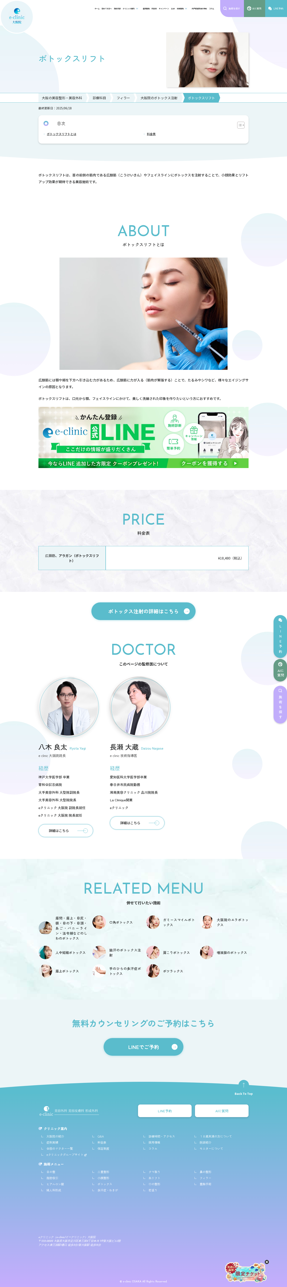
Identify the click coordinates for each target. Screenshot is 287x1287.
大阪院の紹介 (55, 1136)
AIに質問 (280, 672)
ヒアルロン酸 (55, 1184)
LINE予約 (280, 639)
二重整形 (103, 1172)
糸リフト (154, 1178)
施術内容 (117, 8)
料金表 (154, 8)
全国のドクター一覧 (59, 1148)
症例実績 (52, 1142)
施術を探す (280, 707)
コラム (211, 8)
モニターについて (211, 1148)
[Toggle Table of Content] (239, 125)
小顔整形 (103, 1178)
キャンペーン (164, 8)
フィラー (205, 1178)
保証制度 (103, 1148)
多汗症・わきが (107, 1190)
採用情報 (180, 8)
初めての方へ (107, 8)
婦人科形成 (53, 1190)
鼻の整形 (205, 1172)
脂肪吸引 (52, 1178)
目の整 (50, 1172)
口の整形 (154, 1184)
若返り (153, 1190)
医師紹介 (205, 1142)
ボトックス (104, 1184)
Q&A (173, 8)
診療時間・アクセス (162, 1136)
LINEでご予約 (143, 1046)
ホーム (97, 8)
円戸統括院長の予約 (199, 8)
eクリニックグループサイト (65, 1154)
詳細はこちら (59, 830)
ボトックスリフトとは (61, 134)
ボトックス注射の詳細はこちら (143, 611)
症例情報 (146, 8)
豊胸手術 (205, 1184)
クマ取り (154, 1172)
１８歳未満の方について (216, 1136)
